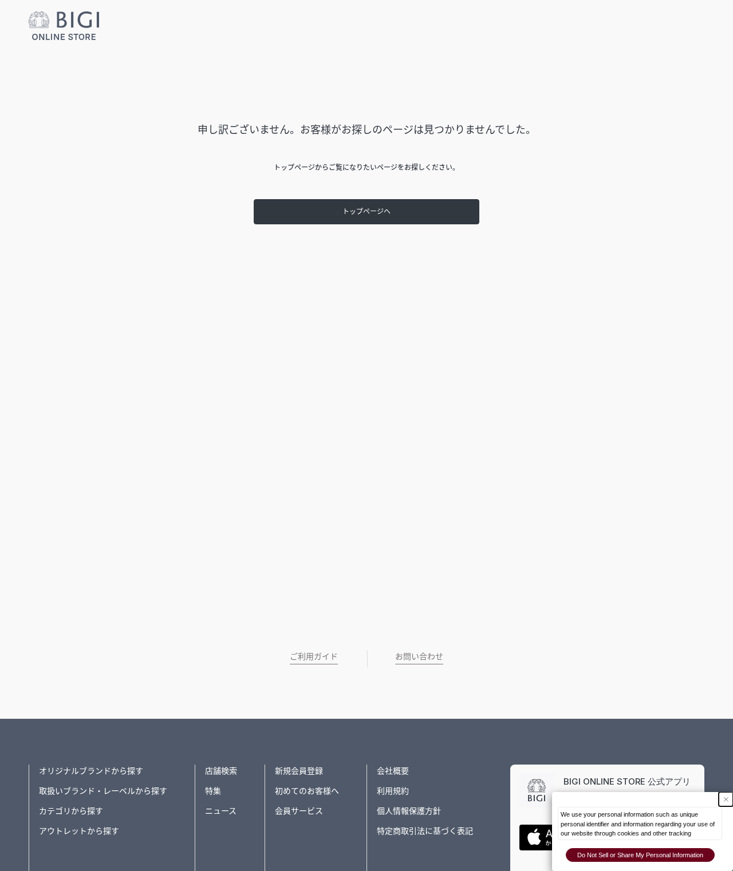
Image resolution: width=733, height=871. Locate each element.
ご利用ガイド (314, 656)
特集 (213, 790)
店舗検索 (221, 770)
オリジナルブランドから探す (91, 770)
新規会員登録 (299, 770)
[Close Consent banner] (726, 799)
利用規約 (393, 790)
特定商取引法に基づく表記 (425, 831)
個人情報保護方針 (409, 810)
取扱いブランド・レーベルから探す (103, 790)
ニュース (221, 810)
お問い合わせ (419, 656)
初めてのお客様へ (307, 790)
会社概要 (393, 770)
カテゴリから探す (71, 810)
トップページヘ (366, 211)
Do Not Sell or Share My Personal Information (640, 855)
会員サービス (299, 810)
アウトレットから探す (79, 831)
